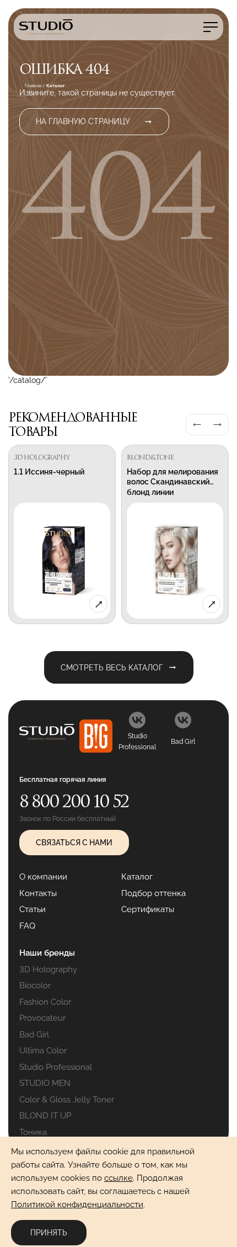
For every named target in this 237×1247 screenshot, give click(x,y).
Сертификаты (147, 909)
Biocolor (35, 985)
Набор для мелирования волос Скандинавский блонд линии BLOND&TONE (172, 487)
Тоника (33, 1132)
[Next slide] (217, 424)
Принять (48, 1232)
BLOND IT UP (45, 1116)
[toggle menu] (210, 27)
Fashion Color (45, 1002)
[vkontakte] (137, 720)
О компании (43, 877)
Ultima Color (43, 1051)
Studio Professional (55, 1067)
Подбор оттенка (153, 893)
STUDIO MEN (45, 1083)
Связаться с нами (74, 842)
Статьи (32, 909)
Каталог (137, 877)
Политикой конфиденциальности (77, 1204)
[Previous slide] (197, 424)
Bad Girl (34, 1035)
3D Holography (48, 969)
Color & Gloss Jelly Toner (66, 1100)
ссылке (118, 1178)
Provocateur (42, 1018)
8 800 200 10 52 (73, 801)
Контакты (38, 893)
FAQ (27, 926)
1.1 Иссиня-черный (49, 471)
